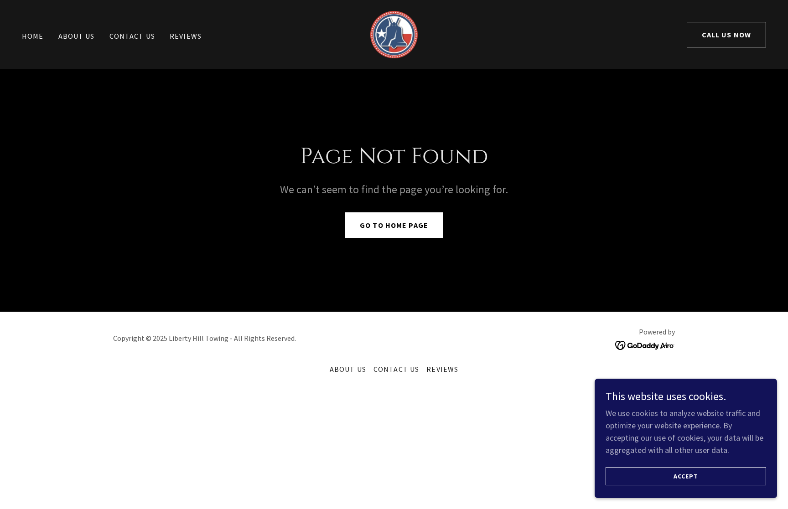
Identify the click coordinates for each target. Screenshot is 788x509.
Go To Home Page (394, 225)
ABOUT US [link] (76, 36)
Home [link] (33, 36)
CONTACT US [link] (132, 36)
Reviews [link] (186, 36)
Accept (686, 476)
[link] (394, 33)
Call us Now (727, 34)
